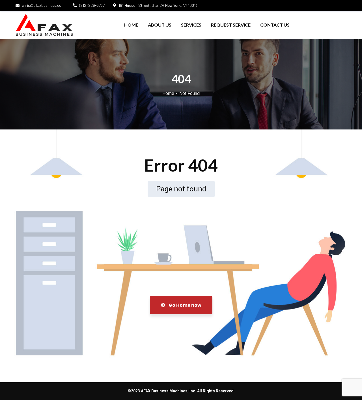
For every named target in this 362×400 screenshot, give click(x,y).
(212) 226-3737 (92, 5)
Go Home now (184, 305)
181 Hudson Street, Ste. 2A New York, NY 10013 (157, 5)
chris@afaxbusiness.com (43, 5)
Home (168, 93)
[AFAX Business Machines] (44, 25)
